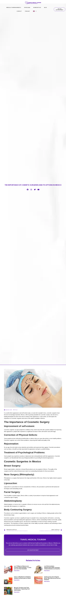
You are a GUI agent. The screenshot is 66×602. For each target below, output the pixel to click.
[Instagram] (31, 189)
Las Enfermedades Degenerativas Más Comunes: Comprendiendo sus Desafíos (52, 567)
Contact (19, 11)
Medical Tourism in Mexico (13, 7)
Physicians (27, 7)
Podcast (27, 11)
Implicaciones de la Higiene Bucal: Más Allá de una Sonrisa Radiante (52, 578)
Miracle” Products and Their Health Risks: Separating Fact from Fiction (22, 589)
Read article (16, 570)
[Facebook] (27, 189)
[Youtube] (38, 189)
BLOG (45, 7)
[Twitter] (34, 189)
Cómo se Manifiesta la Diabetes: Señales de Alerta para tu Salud (22, 577)
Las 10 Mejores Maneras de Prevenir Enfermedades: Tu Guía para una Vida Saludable (22, 567)
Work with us (37, 7)
